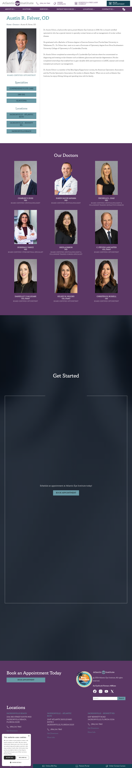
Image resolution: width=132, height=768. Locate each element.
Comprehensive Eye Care (21, 88)
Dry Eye (21, 95)
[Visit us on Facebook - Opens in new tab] (95, 691)
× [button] (28, 736)
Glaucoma (21, 101)
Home (9, 25)
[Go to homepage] (18, 3)
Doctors (27, 9)
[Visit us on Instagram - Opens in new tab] (101, 691)
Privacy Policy (7, 754)
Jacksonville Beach (21, 131)
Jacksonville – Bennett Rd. (21, 124)
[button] (16, 762)
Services (44, 9)
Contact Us (107, 9)
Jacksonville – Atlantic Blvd (21, 116)
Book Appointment (66, 493)
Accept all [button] (9, 757)
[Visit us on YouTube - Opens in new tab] (106, 691)
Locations (88, 9)
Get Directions (12, 731)
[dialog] (16, 750)
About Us (9, 9)
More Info (51, 737)
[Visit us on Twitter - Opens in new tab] (112, 691)
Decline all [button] (23, 757)
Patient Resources (65, 9)
